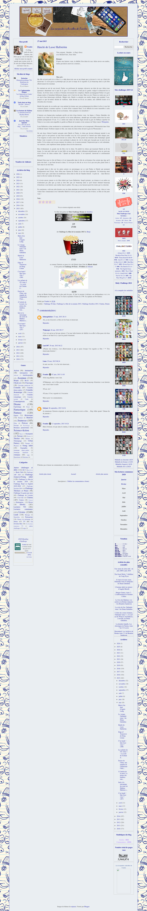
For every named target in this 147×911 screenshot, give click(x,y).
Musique (27, 515)
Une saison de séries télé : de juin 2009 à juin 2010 (123, 570)
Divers (30, 502)
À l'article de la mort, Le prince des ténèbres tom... (22, 306)
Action (16, 370)
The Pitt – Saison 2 (24, 104)
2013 (18, 350)
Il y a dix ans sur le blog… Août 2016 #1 (24, 125)
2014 (18, 347)
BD (23, 470)
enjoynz (73, 906)
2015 (18, 208)
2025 (18, 177)
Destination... (20, 502)
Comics (21, 500)
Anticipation (24, 373)
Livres (22, 512)
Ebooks (22, 504)
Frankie (45, 374)
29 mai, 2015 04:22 (55, 345)
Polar (15, 423)
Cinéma (101, 304)
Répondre (46, 323)
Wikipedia (105, 122)
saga (28, 455)
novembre (21, 214)
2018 (18, 199)
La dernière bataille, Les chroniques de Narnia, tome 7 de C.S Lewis (124, 626)
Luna (45, 361)
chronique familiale (21, 452)
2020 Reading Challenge (23, 540)
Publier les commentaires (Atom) (78, 481)
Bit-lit (27, 380)
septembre (21, 220)
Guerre (16, 415)
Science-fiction (21, 430)
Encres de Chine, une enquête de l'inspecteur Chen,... (22, 295)
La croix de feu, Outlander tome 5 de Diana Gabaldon (123, 608)
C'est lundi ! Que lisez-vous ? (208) (22, 274)
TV (24, 521)
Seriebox (90, 212)
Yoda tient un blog (24, 102)
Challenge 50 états (50, 304)
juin (19, 230)
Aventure (21, 378)
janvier (20, 343)
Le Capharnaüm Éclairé (24, 91)
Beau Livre (30, 470)
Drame (107, 304)
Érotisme (25, 457)
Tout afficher (30, 131)
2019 (18, 196)
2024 (18, 180)
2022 (18, 186)
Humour (29, 417)
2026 (18, 174)
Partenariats (29, 517)
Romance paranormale (21, 428)
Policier (25, 423)
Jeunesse (22, 420)
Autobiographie (28, 375)
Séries (16, 521)
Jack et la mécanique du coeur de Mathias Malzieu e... (22, 317)
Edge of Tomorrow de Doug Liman (22, 265)
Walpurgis (46, 330)
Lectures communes (23, 509)
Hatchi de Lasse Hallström (22, 257)
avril (20, 333)
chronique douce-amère (21, 450)
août (19, 224)
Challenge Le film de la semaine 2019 (23, 480)
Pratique (16, 425)
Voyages (27, 443)
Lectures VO (20, 506)
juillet (20, 227)
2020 (18, 193)
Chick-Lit (17, 382)
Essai (28, 407)
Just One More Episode (24, 122)
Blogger (86, 906)
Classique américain (24, 385)
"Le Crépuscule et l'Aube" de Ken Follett (24, 95)
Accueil (73, 474)
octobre (21, 217)
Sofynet (90, 266)
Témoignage (18, 441)
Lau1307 (46, 345)
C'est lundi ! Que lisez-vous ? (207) (22, 326)
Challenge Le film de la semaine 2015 (69, 304)
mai (19, 233)
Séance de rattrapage (23, 519)
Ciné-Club (20, 498)
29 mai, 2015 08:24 (53, 361)
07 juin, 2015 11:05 (58, 374)
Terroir (29, 436)
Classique (29, 382)
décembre (21, 211)
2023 (18, 183)
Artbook (16, 375)
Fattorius (24, 78)
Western (16, 446)
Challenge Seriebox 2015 (90, 304)
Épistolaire (17, 457)
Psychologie (26, 425)
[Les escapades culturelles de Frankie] (124, 893)
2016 (18, 205)
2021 (18, 190)
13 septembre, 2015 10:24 (60, 423)
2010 (18, 359)
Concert (31, 500)
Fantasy (18, 412)
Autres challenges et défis (23, 468)
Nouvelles (17, 517)
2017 (18, 202)
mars (20, 336)
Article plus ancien (102, 474)
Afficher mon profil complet (23, 69)
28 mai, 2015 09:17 (57, 330)
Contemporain (19, 401)
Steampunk (29, 434)
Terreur (20, 436)
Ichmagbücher (48, 316)
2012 (18, 353)
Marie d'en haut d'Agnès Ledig (21, 239)
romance (17, 454)
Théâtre (27, 439)
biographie (23, 448)
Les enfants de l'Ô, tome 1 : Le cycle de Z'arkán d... (22, 284)
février (20, 340)
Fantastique (19, 409)
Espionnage (17, 407)
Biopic (16, 380)
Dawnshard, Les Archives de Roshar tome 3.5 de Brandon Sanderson (123, 633)
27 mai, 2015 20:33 (60, 317)
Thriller (17, 438)
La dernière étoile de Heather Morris (24, 113)
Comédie (17, 387)
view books (29, 557)
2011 (18, 356)
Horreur (20, 418)
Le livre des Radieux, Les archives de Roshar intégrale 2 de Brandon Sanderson (124, 602)
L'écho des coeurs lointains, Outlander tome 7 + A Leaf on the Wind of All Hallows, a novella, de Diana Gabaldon (123, 616)
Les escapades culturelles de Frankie (69, 28)
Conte (26, 399)
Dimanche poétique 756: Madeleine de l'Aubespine (24, 82)
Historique (29, 415)
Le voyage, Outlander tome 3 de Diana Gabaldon (22, 249)
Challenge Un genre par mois (23, 493)
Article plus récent (45, 474)
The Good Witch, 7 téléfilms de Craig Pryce (123, 575)
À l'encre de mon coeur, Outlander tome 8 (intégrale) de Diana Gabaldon (123, 582)
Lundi (16, 514)
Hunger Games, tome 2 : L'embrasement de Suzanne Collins (124, 594)
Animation (29, 370)
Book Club (19, 472)
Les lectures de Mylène (24, 110)
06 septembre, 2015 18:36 (57, 408)
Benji (88, 232)
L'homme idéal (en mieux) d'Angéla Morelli (123, 588)
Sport (21, 434)
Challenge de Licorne (25, 495)
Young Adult (27, 445)
